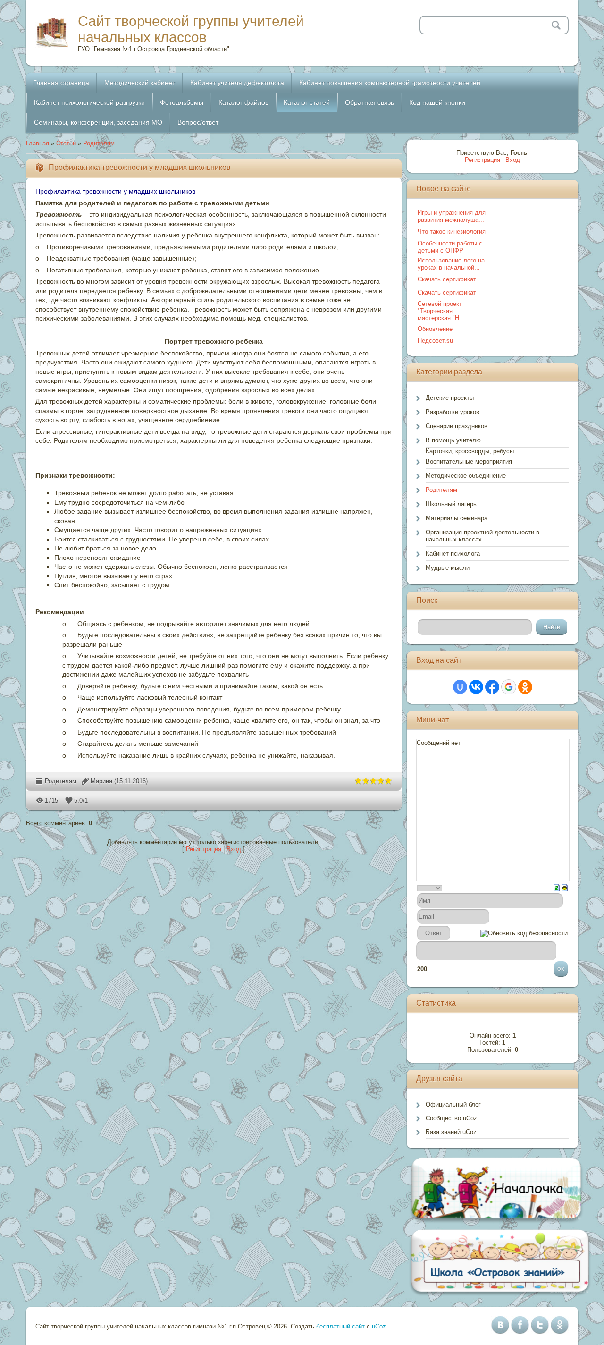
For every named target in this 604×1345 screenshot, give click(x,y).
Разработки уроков (452, 411)
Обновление (435, 328)
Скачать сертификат (447, 279)
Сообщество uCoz (451, 1118)
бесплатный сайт (340, 1326)
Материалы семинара (456, 518)
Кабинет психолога (453, 553)
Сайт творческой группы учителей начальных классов (191, 29)
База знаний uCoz (451, 1131)
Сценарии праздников (456, 426)
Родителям (99, 143)
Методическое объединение (466, 475)
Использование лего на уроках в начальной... (451, 264)
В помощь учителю (453, 440)
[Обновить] (557, 887)
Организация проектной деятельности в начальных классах (482, 536)
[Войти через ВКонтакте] (476, 687)
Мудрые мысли (448, 567)
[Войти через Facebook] (492, 687)
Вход (233, 849)
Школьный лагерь (451, 504)
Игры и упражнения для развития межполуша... (452, 216)
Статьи (66, 143)
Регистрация (203, 849)
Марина (101, 781)
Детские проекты (450, 397)
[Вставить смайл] (565, 887)
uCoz (379, 1326)
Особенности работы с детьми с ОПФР (450, 247)
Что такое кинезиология (452, 231)
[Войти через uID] (460, 687)
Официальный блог (453, 1104)
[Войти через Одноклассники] (525, 687)
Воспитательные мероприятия (469, 461)
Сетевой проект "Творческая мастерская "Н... (441, 310)
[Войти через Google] (508, 686)
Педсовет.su (435, 340)
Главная (37, 143)
